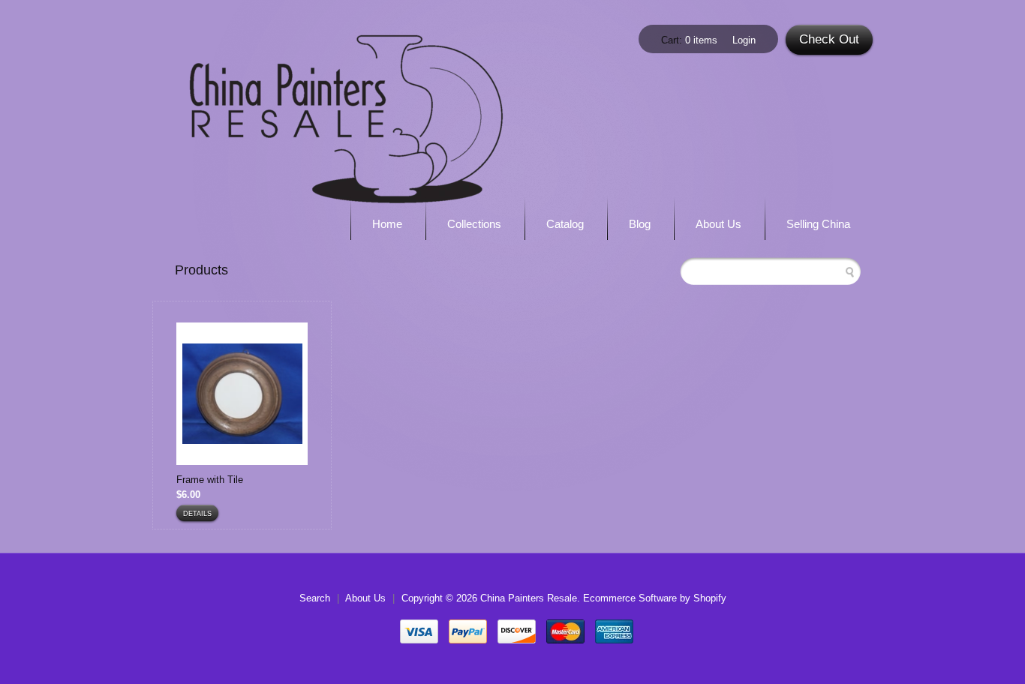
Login (744, 40)
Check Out (829, 39)
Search (314, 598)
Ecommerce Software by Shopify (654, 598)
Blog (640, 224)
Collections (474, 224)
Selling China (818, 224)
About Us (718, 224)
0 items (701, 40)
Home (387, 224)
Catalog (565, 224)
